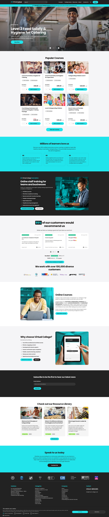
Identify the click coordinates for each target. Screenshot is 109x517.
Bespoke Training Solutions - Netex (18, 491)
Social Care (37, 502)
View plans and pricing (27, 208)
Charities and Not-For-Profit (41, 490)
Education (37, 491)
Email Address (37, 381)
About (79, 2)
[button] (36, 515)
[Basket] (90, 2)
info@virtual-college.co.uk (92, 492)
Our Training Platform (16, 490)
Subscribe (37, 388)
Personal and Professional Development (44, 498)
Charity (63, 494)
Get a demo (39, 208)
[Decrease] (23, 89)
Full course (18, 37)
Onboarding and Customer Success (69, 499)
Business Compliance (39, 488)
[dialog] (54, 512)
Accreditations (65, 490)
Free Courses (38, 503)
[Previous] (50, 48)
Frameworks (64, 496)
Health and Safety (39, 495)
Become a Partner (15, 492)
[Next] (58, 48)
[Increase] (26, 89)
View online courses (61, 313)
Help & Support (65, 498)
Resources (75, 2)
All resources (54, 439)
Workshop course (20, 42)
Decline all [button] (97, 511)
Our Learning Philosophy (16, 488)
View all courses (54, 129)
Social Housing (38, 500)
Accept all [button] (80, 511)
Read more (37, 511)
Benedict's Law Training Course (42, 5)
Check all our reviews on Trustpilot (54, 262)
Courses (61, 2)
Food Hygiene (38, 492)
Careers (63, 492)
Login (95, 2)
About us (37, 359)
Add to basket (33, 89)
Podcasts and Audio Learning (17, 495)
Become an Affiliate (15, 494)
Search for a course (26, 359)
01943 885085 (92, 489)
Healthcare (37, 494)
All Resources (65, 491)
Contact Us (85, 2)
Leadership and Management (41, 496)
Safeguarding (38, 499)
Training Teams (68, 2)
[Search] (46, 2)
